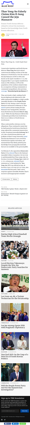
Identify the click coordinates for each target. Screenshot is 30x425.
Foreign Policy (5, 322)
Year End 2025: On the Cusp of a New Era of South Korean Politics (14, 357)
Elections (3, 260)
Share (8, 423)
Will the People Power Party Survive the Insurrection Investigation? (13, 388)
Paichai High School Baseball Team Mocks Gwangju (14, 235)
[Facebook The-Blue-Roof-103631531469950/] (2, 419)
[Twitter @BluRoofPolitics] (5, 419)
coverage (4, 91)
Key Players (4, 293)
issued (3, 107)
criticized (16, 161)
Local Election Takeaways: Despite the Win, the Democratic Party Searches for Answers (14, 266)
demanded (4, 169)
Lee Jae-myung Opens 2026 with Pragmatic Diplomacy (13, 327)
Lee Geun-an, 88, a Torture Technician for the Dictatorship (15, 297)
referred (11, 153)
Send (23, 423)
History (15, 179)
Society (3, 231)
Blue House (4, 351)
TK (8, 35)
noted (25, 136)
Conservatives (6, 179)
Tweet (16, 423)
